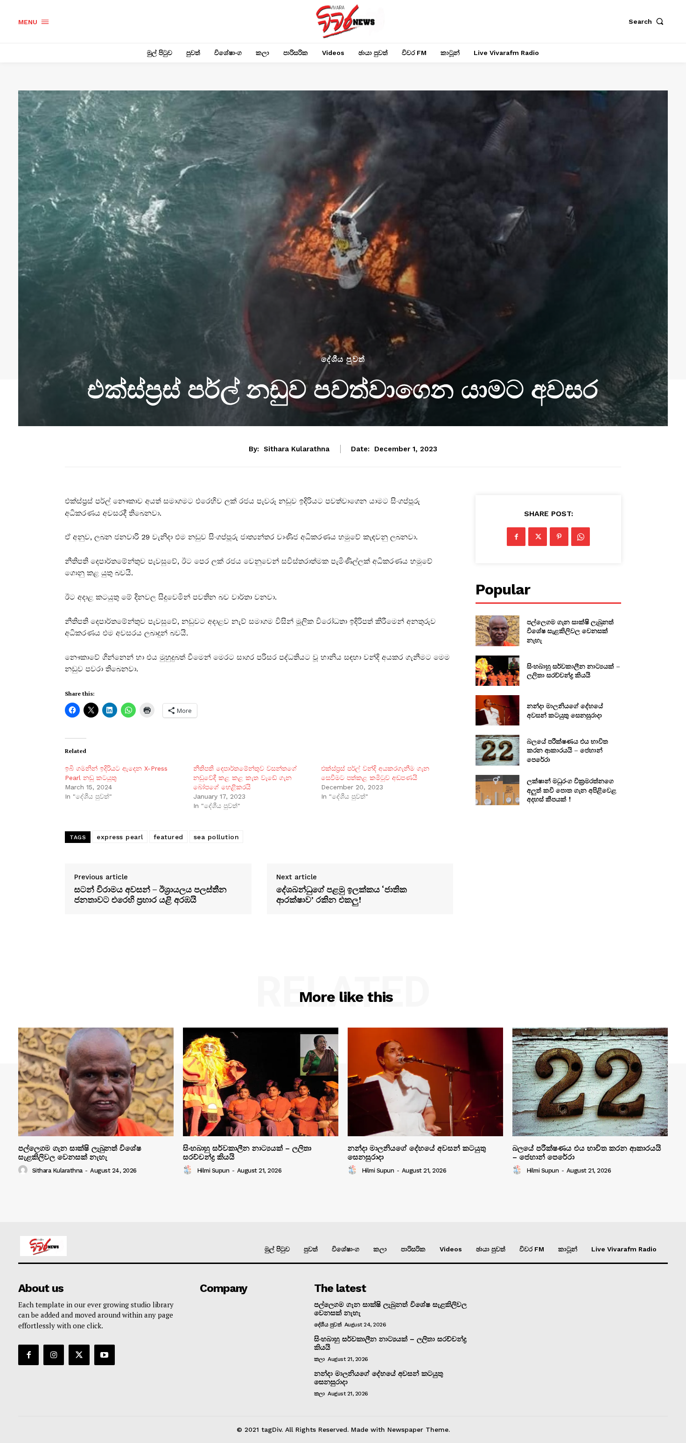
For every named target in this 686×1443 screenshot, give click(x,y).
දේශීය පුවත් (343, 359)
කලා (319, 1359)
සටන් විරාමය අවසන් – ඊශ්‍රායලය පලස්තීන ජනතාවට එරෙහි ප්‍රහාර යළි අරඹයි (150, 894)
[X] (537, 536)
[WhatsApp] (580, 536)
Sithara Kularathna (296, 449)
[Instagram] (53, 1355)
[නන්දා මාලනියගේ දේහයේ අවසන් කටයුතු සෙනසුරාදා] (497, 710)
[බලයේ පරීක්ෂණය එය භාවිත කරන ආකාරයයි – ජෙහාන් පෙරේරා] (497, 750)
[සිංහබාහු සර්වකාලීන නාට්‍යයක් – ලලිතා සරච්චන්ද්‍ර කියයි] (497, 671)
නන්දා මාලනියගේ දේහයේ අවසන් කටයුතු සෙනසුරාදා (565, 710)
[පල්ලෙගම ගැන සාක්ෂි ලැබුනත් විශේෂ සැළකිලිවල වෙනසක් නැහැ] (497, 630)
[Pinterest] (559, 536)
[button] (648, 21)
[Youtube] (104, 1355)
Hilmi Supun (213, 1170)
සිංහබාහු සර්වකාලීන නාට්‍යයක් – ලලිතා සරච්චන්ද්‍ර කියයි (573, 671)
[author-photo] (24, 1170)
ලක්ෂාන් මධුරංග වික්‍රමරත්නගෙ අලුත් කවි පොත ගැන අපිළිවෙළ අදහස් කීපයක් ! (571, 789)
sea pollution (216, 837)
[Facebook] (516, 536)
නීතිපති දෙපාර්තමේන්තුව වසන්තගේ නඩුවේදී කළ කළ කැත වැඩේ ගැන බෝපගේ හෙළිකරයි (245, 778)
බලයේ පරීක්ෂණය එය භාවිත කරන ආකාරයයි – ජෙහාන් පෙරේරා (567, 750)
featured (168, 837)
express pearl (120, 837)
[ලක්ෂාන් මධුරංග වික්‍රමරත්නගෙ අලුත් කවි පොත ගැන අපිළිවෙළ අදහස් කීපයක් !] (497, 790)
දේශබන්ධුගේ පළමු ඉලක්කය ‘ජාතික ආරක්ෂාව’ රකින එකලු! (341, 894)
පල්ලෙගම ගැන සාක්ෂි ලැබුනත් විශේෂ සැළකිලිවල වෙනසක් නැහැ (570, 630)
